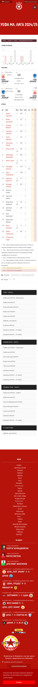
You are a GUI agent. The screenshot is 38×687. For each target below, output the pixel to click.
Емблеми (20, 475)
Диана (10, 622)
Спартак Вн (21, 615)
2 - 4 (16, 622)
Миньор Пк (7, 587)
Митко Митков (13, 556)
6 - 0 (24, 583)
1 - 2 (20, 595)
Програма (19, 483)
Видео (20, 522)
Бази (19, 481)
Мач (17, 110)
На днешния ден (20, 499)
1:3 (18, 75)
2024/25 (15, 40)
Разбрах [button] (19, 682)
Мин (21, 110)
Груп (25, 110)
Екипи (20, 478)
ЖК (32, 110)
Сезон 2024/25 (16, 275)
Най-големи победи (20, 496)
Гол (29, 110)
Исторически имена (31, 1)
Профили (20, 473)
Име (6, 110)
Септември (12, 595)
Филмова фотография (20, 524)
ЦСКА (8, 615)
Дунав (5, 575)
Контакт (19, 534)
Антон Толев (10, 161)
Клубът (19, 465)
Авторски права (20, 514)
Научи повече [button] (8, 677)
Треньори (20, 470)
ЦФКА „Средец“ (14, 583)
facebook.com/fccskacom (13, 662)
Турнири (20, 491)
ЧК (35, 110)
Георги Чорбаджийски (17, 548)
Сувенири (20, 532)
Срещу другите (20, 493)
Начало (4, 40)
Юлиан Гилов (10, 149)
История (20, 504)
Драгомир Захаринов (16, 564)
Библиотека (20, 529)
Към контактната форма (19, 666)
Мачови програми (20, 527)
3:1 (18, 91)
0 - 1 (21, 603)
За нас (20, 509)
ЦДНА (25, 595)
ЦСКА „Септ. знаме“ (16, 571)
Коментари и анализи (20, 506)
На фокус (19, 540)
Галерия (20, 519)
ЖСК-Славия (12, 603)
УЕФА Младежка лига (27, 275)
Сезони (10, 40)
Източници (20, 511)
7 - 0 (13, 615)
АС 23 (21, 622)
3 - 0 (27, 571)
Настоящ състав (20, 468)
